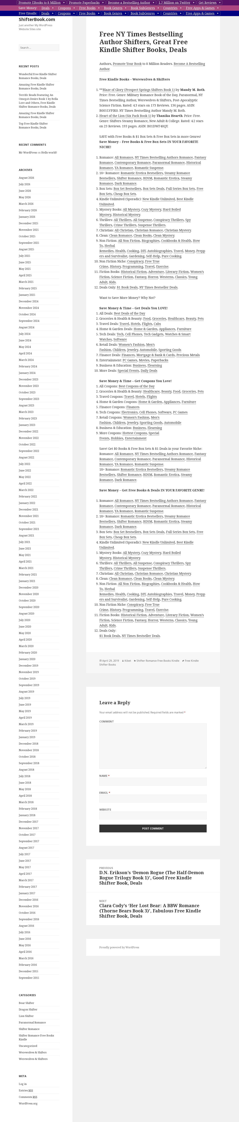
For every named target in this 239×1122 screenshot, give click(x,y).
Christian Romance (149, 230)
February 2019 (28, 730)
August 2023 (26, 405)
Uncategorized (28, 1046)
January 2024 (27, 373)
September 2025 (29, 243)
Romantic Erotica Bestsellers (142, 173)
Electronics (129, 412)
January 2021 (27, 581)
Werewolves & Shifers (32, 1052)
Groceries (159, 318)
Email (104, 793)
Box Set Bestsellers (127, 189)
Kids (112, 282)
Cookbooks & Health (176, 241)
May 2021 (25, 555)
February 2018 (28, 808)
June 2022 (25, 470)
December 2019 (28, 665)
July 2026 (24, 184)
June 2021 (25, 548)
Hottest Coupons (134, 433)
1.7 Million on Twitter (174, 2)
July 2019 (24, 698)
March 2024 (26, 360)
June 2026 (25, 191)
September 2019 (29, 685)
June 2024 (25, 340)
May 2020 (25, 633)
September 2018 (29, 763)
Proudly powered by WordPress (119, 947)
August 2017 (26, 847)
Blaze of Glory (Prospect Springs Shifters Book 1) (139, 90)
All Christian (124, 230)
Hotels (135, 324)
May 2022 (25, 477)
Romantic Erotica (166, 178)
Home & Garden (145, 329)
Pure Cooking (171, 256)
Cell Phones (133, 334)
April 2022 (25, 483)
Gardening (137, 256)
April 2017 (25, 873)
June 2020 (25, 626)
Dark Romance (125, 183)
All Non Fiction (129, 241)
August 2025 (26, 249)
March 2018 (26, 802)
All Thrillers (123, 220)
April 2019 (25, 717)
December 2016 (28, 900)
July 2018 (24, 776)
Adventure (156, 272)
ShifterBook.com (37, 19)
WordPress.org (28, 1103)
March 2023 (26, 412)
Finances (128, 355)
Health (120, 251)
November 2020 (29, 594)
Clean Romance (120, 235)
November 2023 (29, 386)
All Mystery (131, 209)
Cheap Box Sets (124, 194)
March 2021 (26, 568)
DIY (143, 251)
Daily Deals (149, 370)
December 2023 (28, 379)
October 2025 (27, 236)
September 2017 (29, 841)
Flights (147, 324)
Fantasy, (141, 277)
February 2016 (28, 965)
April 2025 (25, 275)
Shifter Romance (29, 1029)
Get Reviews (208, 2)
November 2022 (29, 438)
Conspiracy (135, 261)
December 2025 (28, 223)
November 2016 (29, 906)
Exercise (162, 266)
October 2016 (27, 913)
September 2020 (29, 607)
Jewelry (132, 350)
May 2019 (25, 711)
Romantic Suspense (149, 168)
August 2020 (26, 613)
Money (190, 251)
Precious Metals (188, 355)
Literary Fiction (177, 272)
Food (147, 318)
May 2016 (25, 945)
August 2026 (26, 178)
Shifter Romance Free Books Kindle (158, 660)
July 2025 (24, 256)
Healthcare (176, 318)
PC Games (130, 360)
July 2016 (24, 932)
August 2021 (26, 535)
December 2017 (28, 821)
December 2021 (28, 509)
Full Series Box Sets (180, 189)
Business (139, 365)
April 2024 (25, 353)
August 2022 (26, 457)
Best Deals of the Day (129, 313)
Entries (26, 1090)
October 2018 (27, 756)
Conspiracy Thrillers (168, 220)
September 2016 (29, 919)
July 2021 (24, 542)
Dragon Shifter (28, 1009)
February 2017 (28, 886)
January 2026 (27, 217)
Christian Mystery (178, 230)
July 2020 (24, 620)
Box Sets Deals (153, 189)
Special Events (128, 370)
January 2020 (27, 659)
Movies (144, 360)
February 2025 (28, 288)
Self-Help (153, 256)
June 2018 (25, 782)
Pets (201, 318)
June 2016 (25, 939)
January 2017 (27, 893)
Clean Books (143, 235)
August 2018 (26, 769)
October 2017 (27, 834)
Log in (23, 1084)
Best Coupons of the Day (137, 386)
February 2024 (28, 366)
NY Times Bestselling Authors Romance (164, 157)
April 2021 (25, 561)
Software (120, 339)
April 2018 (25, 795)
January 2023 (27, 425)
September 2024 (29, 321)
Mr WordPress (28, 152)
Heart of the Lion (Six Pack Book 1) (125, 116)
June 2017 (25, 860)
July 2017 (24, 854)
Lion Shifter (26, 1016)
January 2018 (27, 815)
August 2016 (26, 926)
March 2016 (26, 958)
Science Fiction (122, 277)
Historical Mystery (126, 215)
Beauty (191, 318)
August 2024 (26, 327)
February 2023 (28, 418)
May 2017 (25, 867)
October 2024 (27, 314)
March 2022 (26, 490)
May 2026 (25, 197)
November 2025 (29, 230)
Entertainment (135, 438)
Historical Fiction (134, 272)
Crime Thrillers (125, 225)
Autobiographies (159, 251)
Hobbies (117, 438)
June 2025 (25, 262)
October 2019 (27, 678)
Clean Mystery (163, 235)
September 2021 (29, 529)
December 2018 (28, 743)
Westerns (166, 277)
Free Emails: (28, 13)
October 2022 (27, 444)
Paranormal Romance (32, 1022)
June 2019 (25, 704)
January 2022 (27, 503)
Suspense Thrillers (152, 225)
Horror (153, 277)
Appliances (167, 329)
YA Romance (124, 168)
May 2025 (25, 269)
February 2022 (28, 496)
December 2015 (28, 971)
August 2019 (26, 691)
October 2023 (27, 392)
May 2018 (25, 789)
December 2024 (28, 301)
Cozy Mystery (151, 209)
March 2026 (26, 204)
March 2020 (26, 646)
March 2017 (26, 880)
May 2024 (25, 347)
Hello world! (49, 152)
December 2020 (28, 587)
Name (104, 776)
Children (119, 350)
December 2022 (28, 431)
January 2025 (27, 295)
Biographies (150, 241)
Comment (106, 721)
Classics (181, 277)
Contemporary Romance (133, 162)
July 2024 (24, 334)
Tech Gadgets (153, 334)
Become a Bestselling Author (129, 2)
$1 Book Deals (127, 287)
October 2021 (27, 522)
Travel (178, 251)
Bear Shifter (26, 1003)
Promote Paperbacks (84, 2)
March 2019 (26, 724)
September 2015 (29, 978)
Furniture (184, 329)
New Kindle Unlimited (158, 199)
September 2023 (29, 399)
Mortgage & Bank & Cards (155, 355)
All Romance (124, 157)
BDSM (147, 178)
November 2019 (29, 672)
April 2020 (25, 639)
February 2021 (28, 574)
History (115, 266)
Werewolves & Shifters (33, 1059)
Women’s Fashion (132, 344)
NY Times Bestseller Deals (158, 287)
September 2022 (29, 451)
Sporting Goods (170, 350)
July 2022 (24, 464)
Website (105, 809)
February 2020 (28, 652)
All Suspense (142, 220)
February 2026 (28, 210)
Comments (28, 1097)
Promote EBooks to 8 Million (40, 2)
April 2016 (25, 952)
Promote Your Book (127, 64)
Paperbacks (159, 360)
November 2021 (29, 516)
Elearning (154, 365)
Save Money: (28, 8)
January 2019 (27, 737)
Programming (132, 266)
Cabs (157, 324)
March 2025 (26, 282)
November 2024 (29, 308)
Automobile (148, 350)
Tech (120, 334)
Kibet (128, 660)
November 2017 (29, 828)
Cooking (133, 251)
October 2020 (27, 600)
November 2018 (29, 750)
